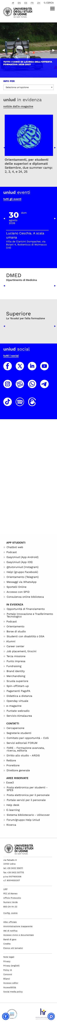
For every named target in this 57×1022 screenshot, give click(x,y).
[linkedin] (32, 368)
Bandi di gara (9, 939)
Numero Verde (10, 902)
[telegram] (44, 386)
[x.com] (20, 368)
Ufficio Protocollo (12, 898)
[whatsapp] (32, 386)
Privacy (6, 961)
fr (32, 3)
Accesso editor (10, 983)
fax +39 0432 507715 (13, 872)
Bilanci (6, 978)
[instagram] (7, 386)
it (13, 3)
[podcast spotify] (20, 404)
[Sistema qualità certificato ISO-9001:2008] (12, 1015)
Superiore (18, 314)
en (19, 3)
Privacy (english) (11, 965)
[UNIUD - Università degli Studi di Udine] (17, 12)
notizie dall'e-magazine (18, 106)
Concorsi (7, 974)
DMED (13, 275)
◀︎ (3, 50)
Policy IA (7, 970)
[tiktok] (7, 404)
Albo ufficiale (10, 922)
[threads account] (32, 404)
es (25, 3)
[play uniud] (20, 386)
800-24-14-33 (10, 906)
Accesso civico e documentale (18, 935)
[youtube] (44, 368)
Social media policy (13, 991)
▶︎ (53, 50)
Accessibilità (9, 987)
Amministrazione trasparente (18, 926)
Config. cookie (10, 913)
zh (38, 3)
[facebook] (7, 368)
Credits (7, 943)
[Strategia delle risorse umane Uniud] (42, 1015)
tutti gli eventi (12, 199)
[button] (6, 1016)
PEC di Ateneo (10, 893)
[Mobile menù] (52, 8)
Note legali (8, 957)
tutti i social (11, 355)
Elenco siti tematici (13, 948)
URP (5, 889)
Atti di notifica (10, 931)
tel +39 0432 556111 (13, 868)
